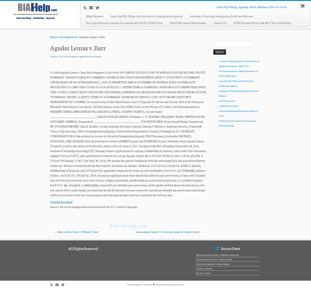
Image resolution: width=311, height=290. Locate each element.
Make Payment (94, 16)
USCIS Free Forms (227, 100)
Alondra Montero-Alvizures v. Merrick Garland (214, 259)
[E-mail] (92, 7)
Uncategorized (68, 37)
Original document (61, 202)
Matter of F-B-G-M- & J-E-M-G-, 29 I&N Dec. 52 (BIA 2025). (217, 255)
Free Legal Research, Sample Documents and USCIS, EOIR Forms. (124, 23)
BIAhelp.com (138, 284)
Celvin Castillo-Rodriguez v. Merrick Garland (212, 264)
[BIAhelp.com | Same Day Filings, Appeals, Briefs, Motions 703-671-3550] (36, 11)
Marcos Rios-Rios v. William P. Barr (76, 232)
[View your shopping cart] (303, 5)
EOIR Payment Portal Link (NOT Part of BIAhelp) (262, 23)
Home (53, 37)
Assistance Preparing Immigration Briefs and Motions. (221, 16)
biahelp (98, 56)
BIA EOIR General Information (188, 23)
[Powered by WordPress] (153, 284)
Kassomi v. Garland (203, 273)
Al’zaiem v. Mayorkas (204, 268)
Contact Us (219, 23)
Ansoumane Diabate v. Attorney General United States (169, 232)
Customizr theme (177, 284)
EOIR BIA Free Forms (228, 105)
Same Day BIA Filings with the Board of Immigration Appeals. (147, 16)
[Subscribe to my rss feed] (86, 7)
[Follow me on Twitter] (98, 7)
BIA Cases (89, 56)
